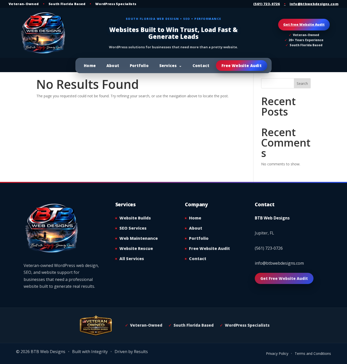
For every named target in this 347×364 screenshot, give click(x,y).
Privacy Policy (277, 353)
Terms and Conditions (313, 353)
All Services (131, 258)
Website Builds (135, 218)
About (112, 65)
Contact (201, 65)
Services (168, 65)
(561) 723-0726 (266, 4)
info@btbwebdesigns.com (314, 4)
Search (302, 83)
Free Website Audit (242, 65)
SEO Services (133, 228)
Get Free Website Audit (304, 24)
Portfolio (139, 65)
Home (90, 65)
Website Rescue (136, 248)
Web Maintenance (138, 238)
